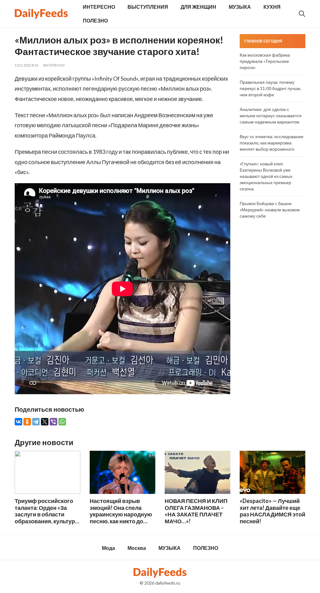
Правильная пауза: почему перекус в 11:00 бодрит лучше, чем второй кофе (270, 88)
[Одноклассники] (27, 421)
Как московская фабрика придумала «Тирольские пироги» (265, 61)
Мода (108, 548)
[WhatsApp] (62, 421)
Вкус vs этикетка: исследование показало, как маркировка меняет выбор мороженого (271, 143)
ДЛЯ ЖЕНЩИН (198, 7)
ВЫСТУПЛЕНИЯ (148, 7)
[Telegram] (36, 421)
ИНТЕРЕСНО (99, 7)
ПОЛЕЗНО (95, 20)
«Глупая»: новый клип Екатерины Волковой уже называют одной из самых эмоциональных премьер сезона (266, 176)
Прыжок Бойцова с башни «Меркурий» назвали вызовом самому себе (270, 210)
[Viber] (53, 421)
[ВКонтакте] (18, 421)
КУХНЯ (272, 7)
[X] (44, 421)
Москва (137, 548)
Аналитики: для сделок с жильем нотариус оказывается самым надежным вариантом (271, 115)
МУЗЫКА (240, 7)
